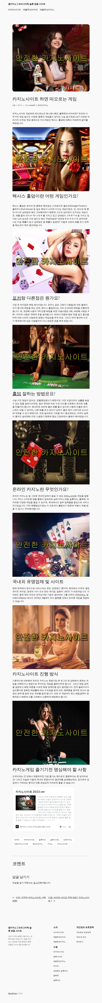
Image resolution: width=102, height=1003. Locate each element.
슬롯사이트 (54, 840)
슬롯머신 (42, 840)
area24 (32, 105)
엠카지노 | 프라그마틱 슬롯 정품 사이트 (26, 4)
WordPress (12, 993)
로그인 (36, 883)
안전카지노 (80, 594)
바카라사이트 (29, 840)
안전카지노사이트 (21, 844)
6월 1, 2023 (17, 105)
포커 (16, 298)
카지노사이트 (70, 496)
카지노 (50, 844)
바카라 (16, 840)
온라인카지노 (43, 105)
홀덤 (16, 394)
